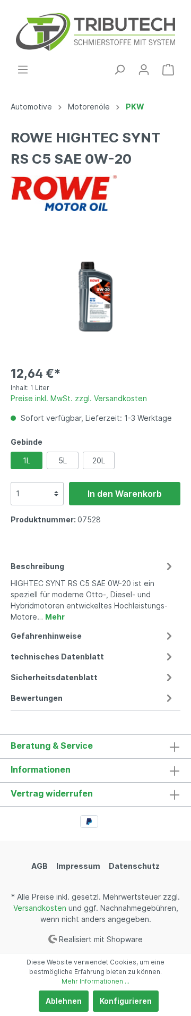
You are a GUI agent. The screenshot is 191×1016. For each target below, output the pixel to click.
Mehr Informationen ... (95, 981)
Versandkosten (39, 907)
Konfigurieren (126, 1000)
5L (62, 460)
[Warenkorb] (168, 70)
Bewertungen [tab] (37, 697)
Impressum (78, 865)
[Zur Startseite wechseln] (95, 32)
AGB (39, 865)
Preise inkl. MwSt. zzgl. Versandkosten (79, 398)
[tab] (93, 590)
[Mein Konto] (144, 70)
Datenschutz (134, 865)
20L (98, 460)
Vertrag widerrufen (52, 793)
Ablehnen (64, 1000)
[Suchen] (119, 70)
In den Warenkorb (125, 493)
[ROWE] (64, 192)
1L (26, 460)
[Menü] (23, 70)
